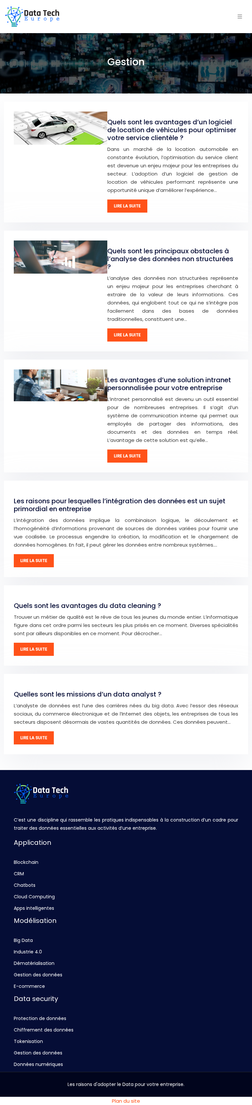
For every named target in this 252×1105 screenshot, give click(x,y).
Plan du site (126, 1100)
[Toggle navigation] (240, 16)
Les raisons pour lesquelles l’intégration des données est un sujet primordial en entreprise (119, 504)
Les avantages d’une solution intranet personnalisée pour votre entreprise (169, 383)
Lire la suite (127, 206)
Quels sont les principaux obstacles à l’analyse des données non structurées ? (170, 258)
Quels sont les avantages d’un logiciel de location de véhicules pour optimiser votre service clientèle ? (171, 129)
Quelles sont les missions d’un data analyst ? (87, 694)
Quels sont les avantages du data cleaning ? (87, 605)
